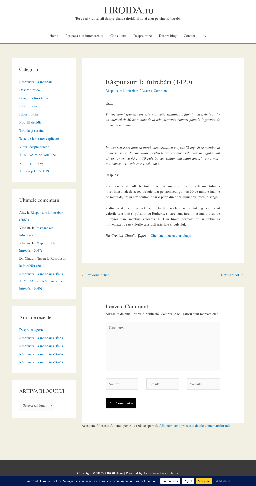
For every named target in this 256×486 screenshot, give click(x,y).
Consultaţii (118, 35)
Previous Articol (96, 274)
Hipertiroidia (28, 114)
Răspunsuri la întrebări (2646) (41, 353)
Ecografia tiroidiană (33, 97)
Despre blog (168, 35)
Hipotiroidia (28, 105)
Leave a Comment (155, 90)
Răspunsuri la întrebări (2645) (41, 361)
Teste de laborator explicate (39, 138)
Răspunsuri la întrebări (35, 81)
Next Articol (232, 274)
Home (53, 35)
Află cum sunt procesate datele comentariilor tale (194, 425)
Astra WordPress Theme (161, 473)
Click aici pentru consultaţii (171, 235)
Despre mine (142, 35)
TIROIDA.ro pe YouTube (37, 154)
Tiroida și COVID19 (34, 170)
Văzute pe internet (32, 162)
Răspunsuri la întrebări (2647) (41, 345)
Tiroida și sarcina (31, 130)
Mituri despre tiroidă (34, 146)
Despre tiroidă (29, 89)
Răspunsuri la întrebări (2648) (41, 337)
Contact (189, 35)
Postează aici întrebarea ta (84, 35)
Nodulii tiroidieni (31, 122)
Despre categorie (31, 329)
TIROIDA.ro (128, 9)
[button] (204, 35)
